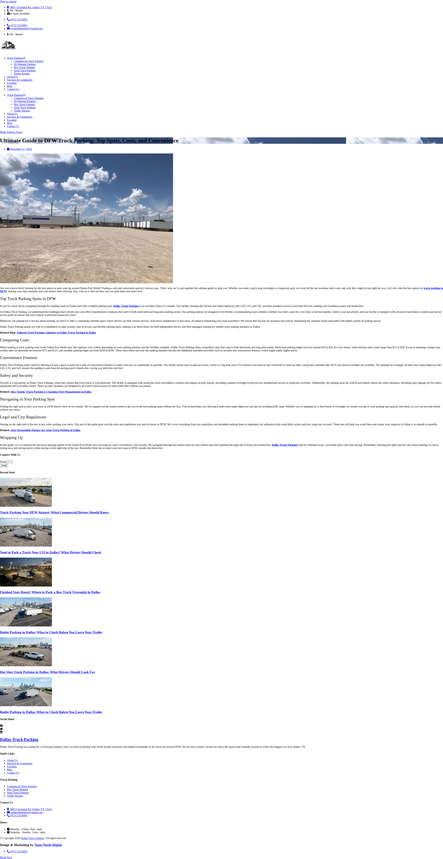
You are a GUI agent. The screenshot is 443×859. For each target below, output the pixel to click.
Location (12, 82)
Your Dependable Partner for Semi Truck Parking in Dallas (45, 430)
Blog (9, 86)
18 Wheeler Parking (25, 64)
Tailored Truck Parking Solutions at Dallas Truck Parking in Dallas (56, 332)
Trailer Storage (22, 73)
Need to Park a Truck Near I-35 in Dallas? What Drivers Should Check (50, 552)
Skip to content (8, 1)
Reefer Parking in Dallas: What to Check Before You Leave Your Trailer (51, 632)
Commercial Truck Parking (28, 61)
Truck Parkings (15, 58)
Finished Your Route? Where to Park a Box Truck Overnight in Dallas (50, 592)
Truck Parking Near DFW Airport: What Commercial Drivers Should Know (54, 512)
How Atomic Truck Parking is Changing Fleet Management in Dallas (51, 391)
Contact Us (13, 89)
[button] (221, 726)
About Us (12, 76)
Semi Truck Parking (25, 70)
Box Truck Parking (24, 67)
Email (3, 461)
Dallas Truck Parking (19, 739)
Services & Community (20, 79)
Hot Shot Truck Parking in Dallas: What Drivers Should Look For (47, 672)
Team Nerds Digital (48, 845)
